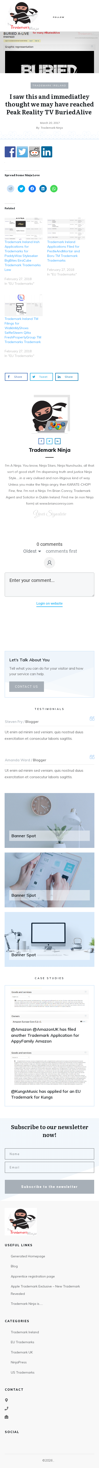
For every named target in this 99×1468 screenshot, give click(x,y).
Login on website (49, 603)
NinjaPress (19, 1362)
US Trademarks (23, 1372)
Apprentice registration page (33, 1276)
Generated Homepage (28, 1256)
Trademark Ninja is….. (27, 1304)
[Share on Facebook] (10, 151)
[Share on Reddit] (34, 151)
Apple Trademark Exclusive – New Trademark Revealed (45, 1290)
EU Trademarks (22, 1342)
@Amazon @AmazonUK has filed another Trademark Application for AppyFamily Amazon (49, 1018)
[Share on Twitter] (22, 151)
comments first (61, 551)
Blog (14, 1266)
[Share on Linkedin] (46, 151)
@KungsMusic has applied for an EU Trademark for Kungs (49, 1077)
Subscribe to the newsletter (49, 1187)
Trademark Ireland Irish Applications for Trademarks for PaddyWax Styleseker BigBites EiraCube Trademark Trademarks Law (23, 256)
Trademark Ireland (49, 85)
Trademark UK (22, 1352)
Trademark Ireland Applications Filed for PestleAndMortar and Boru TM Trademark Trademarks (63, 251)
